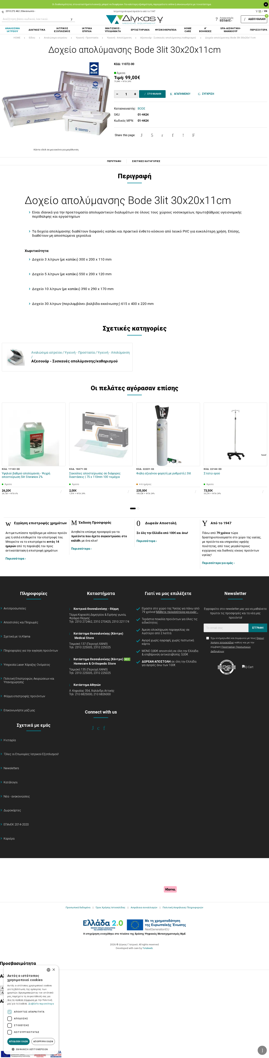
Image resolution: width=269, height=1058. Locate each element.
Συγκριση (207, 93)
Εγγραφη (258, 627)
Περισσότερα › (15, 558)
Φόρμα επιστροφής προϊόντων (24, 696)
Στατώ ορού (212, 473)
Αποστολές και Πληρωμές (21, 622)
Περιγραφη (114, 161)
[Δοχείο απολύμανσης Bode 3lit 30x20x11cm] (56, 103)
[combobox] (48, 970)
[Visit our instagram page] (101, 728)
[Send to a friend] (194, 135)
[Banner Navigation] (264, 455)
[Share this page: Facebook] (142, 135)
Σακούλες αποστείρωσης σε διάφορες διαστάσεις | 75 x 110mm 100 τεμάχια (95, 475)
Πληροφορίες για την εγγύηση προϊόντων (31, 650)
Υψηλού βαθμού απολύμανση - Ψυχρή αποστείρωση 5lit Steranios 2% (26, 475)
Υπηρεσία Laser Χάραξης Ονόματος (27, 664)
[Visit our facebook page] (95, 728)
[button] (133, 508)
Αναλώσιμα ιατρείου (55, 37)
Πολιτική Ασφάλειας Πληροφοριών (183, 907)
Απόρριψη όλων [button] (43, 1041)
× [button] (53, 969)
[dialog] (31, 1009)
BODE (141, 108)
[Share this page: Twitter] (152, 135)
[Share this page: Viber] (183, 135)
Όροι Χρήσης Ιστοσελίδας (110, 907)
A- (2, 988)
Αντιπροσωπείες (15, 608)
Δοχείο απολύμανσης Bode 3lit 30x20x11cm (230, 37)
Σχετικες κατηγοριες (146, 161)
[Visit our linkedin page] (106, 728)
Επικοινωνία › (28, 11)
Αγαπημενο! (181, 93)
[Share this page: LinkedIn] (173, 135)
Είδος (32, 37)
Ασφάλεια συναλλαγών (144, 907)
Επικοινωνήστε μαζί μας (19, 710)
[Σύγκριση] (60, 461)
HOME (17, 37)
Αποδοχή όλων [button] (18, 1041)
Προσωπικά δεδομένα (78, 907)
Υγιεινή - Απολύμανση (119, 37)
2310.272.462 (12, 11)
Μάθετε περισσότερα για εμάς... (177, 612)
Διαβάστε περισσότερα (41, 1003)
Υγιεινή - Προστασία (87, 37)
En (265, 11)
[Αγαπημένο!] (60, 452)
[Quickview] (60, 444)
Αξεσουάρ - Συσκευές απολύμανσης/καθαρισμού (168, 37)
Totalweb (147, 948)
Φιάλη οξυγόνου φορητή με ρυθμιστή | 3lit (163, 473)
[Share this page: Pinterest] (162, 135)
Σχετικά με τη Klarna (17, 636)
